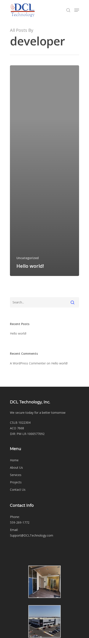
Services (15, 475)
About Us (16, 467)
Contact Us (17, 489)
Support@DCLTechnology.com (31, 535)
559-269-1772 (19, 522)
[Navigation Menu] (76, 10)
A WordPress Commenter (28, 363)
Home (14, 460)
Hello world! (18, 333)
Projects (16, 482)
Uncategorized (27, 258)
